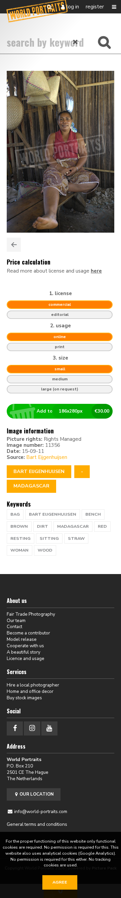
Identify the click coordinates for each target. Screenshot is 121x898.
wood (45, 550)
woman (19, 550)
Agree (59, 882)
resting (20, 538)
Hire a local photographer (33, 685)
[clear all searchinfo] (76, 42)
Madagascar (31, 486)
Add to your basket (73, 411)
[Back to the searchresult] (14, 245)
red (102, 526)
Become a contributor (28, 633)
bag (15, 514)
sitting (49, 538)
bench (93, 514)
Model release (22, 639)
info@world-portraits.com (40, 811)
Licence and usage (25, 658)
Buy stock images (24, 698)
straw (76, 538)
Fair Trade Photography (31, 614)
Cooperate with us (25, 646)
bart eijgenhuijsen (52, 514)
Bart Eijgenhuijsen (46, 457)
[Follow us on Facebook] (15, 728)
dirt (42, 526)
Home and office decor (30, 691)
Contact (14, 626)
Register (95, 6)
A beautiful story (23, 652)
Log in (73, 6)
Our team (16, 620)
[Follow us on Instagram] (32, 728)
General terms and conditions (37, 824)
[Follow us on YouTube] (49, 728)
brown (19, 526)
